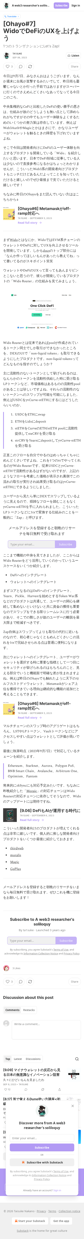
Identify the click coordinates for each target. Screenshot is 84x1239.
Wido (14, 239)
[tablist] (20, 1010)
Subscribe (61, 5)
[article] (42, 1080)
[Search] (77, 1059)
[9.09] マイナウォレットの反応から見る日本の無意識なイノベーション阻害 (31, 1072)
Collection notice (69, 1211)
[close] (73, 1106)
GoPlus (15, 868)
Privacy (41, 1211)
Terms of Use (60, 1171)
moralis (15, 855)
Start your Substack (31, 1221)
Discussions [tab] (33, 1059)
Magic (14, 862)
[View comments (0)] (21, 66)
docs (46, 250)
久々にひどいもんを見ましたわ (23, 1080)
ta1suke (17, 53)
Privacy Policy (42, 1179)
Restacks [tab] (29, 1010)
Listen (75, 55)
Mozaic (31, 791)
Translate (11, 16)
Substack (23, 1231)
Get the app (61, 1221)
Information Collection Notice (49, 1175)
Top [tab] (7, 1059)
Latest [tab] (18, 1059)
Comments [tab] (12, 1010)
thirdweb (17, 848)
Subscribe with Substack (45, 1162)
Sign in (75, 5)
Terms (52, 1211)
